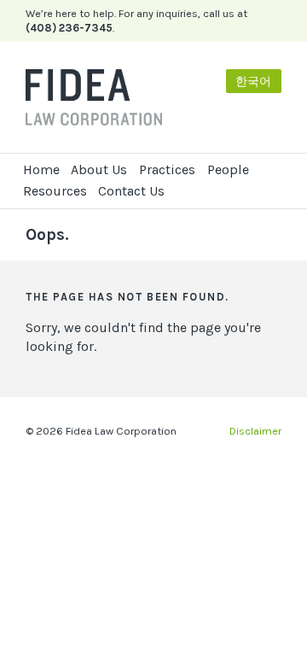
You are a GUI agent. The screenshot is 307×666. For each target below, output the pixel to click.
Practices (167, 169)
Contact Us (131, 191)
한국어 (253, 81)
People (228, 169)
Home (41, 169)
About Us (99, 169)
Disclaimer (255, 430)
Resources (55, 191)
